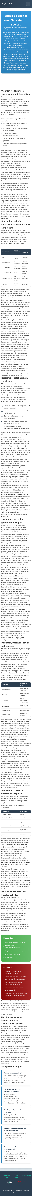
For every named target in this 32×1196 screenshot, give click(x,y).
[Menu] (28, 4)
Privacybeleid (26, 1175)
